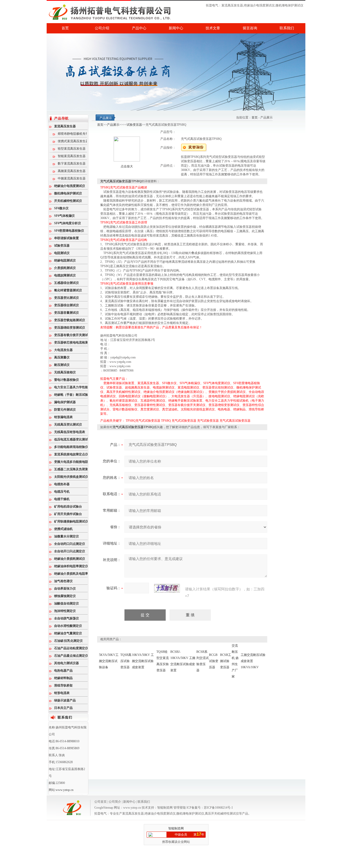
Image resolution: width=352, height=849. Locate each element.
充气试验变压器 (208, 420)
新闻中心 (176, 28)
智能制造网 (165, 807)
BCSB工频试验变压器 (225, 661)
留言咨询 (250, 28)
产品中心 (139, 28)
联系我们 (287, 28)
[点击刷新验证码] (167, 588)
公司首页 (100, 801)
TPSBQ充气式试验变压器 (143, 420)
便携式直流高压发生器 (73, 141)
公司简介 (115, 801)
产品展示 (113, 125)
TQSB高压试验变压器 (125, 661)
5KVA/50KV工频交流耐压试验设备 (109, 661)
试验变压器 (134, 125)
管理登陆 (179, 807)
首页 (65, 28)
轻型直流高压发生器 (72, 148)
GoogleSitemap (103, 807)
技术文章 (213, 28)
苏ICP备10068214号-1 (218, 807)
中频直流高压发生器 (72, 178)
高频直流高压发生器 (72, 171)
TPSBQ (166, 420)
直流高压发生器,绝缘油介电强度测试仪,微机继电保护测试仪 (262, 5)
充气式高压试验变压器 (235, 420)
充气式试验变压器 (184, 420)
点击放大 (127, 166)
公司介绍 (102, 28)
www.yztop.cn (64, 790)
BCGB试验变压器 (213, 661)
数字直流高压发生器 (72, 163)
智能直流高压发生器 (72, 156)
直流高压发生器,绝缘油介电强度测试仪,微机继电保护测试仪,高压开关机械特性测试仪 (180, 813)
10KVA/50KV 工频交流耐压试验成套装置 (143, 661)
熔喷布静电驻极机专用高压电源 (76, 134)
